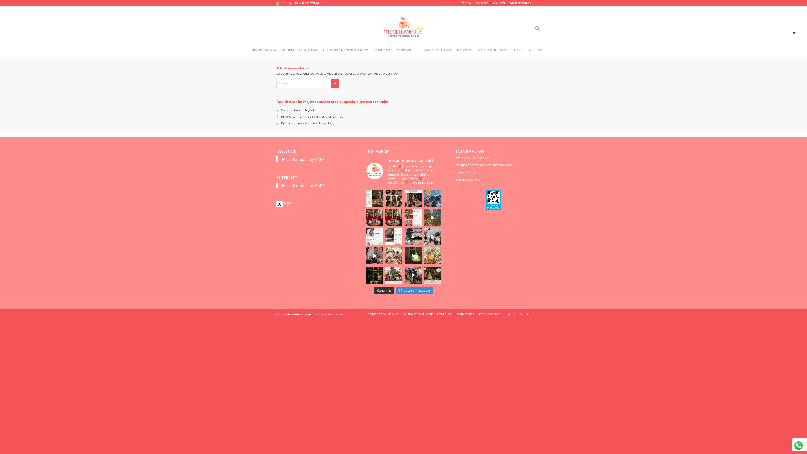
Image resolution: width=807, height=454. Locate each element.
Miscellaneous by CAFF (303, 159)
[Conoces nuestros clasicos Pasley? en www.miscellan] (432, 198)
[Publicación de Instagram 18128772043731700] (393, 236)
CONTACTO (481, 3)
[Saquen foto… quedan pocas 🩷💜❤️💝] (374, 255)
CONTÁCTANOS (465, 172)
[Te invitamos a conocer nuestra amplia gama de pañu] (374, 236)
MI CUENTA (499, 3)
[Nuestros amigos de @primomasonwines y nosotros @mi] (374, 275)
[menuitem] (466, 3)
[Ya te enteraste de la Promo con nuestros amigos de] (432, 275)
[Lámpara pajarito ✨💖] (413, 255)
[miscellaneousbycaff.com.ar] (403, 32)
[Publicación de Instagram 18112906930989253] (413, 198)
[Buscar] (536, 29)
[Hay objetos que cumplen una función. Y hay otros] (432, 236)
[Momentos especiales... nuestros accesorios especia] (413, 236)
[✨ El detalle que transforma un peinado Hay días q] (393, 198)
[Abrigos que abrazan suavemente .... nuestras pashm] (393, 275)
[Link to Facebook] (284, 3)
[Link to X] (290, 3)
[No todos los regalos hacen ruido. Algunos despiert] (432, 255)
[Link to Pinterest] (296, 3)
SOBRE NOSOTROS (520, 3)
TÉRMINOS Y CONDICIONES (473, 158)
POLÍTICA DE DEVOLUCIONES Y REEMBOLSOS (484, 165)
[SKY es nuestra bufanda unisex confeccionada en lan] (374, 217)
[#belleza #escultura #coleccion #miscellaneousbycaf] (413, 275)
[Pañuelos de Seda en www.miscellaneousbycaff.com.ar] (413, 217)
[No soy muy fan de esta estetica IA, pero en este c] (374, 198)
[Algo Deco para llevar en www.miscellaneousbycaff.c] (432, 217)
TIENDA (466, 3)
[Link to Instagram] (277, 3)
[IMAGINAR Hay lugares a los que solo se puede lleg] (393, 255)
